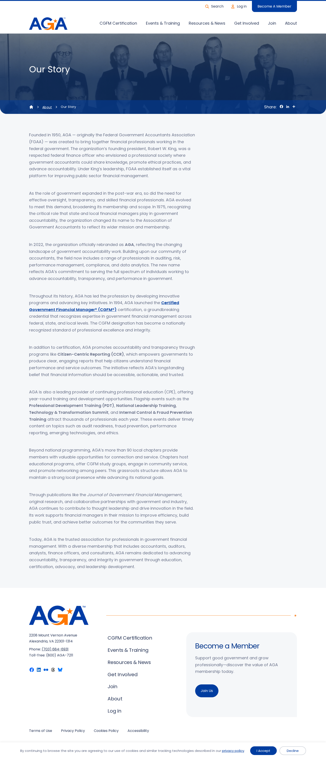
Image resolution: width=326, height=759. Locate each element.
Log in (242, 6)
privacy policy (233, 750)
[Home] (31, 107)
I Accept (263, 750)
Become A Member (274, 6)
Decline (293, 750)
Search (217, 6)
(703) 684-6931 (55, 649)
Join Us (207, 690)
